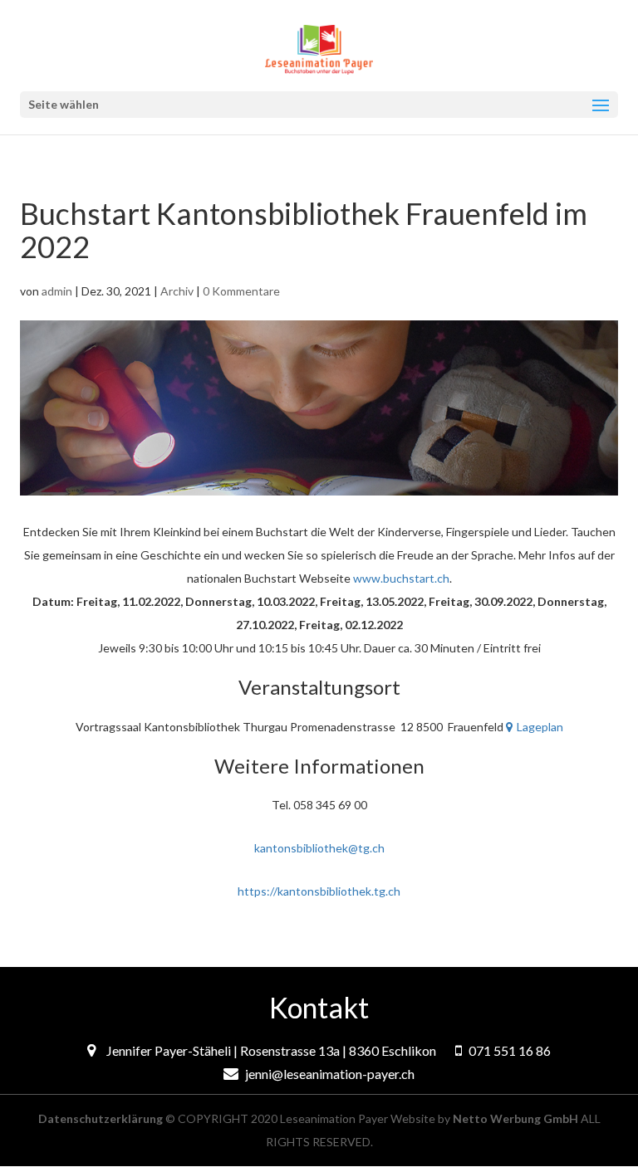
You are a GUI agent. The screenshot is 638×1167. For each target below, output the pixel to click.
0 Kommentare (241, 291)
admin (57, 291)
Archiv (177, 291)
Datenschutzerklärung (100, 1118)
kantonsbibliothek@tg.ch (319, 848)
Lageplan (540, 727)
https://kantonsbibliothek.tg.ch (319, 891)
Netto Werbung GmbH (515, 1118)
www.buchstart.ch (401, 578)
